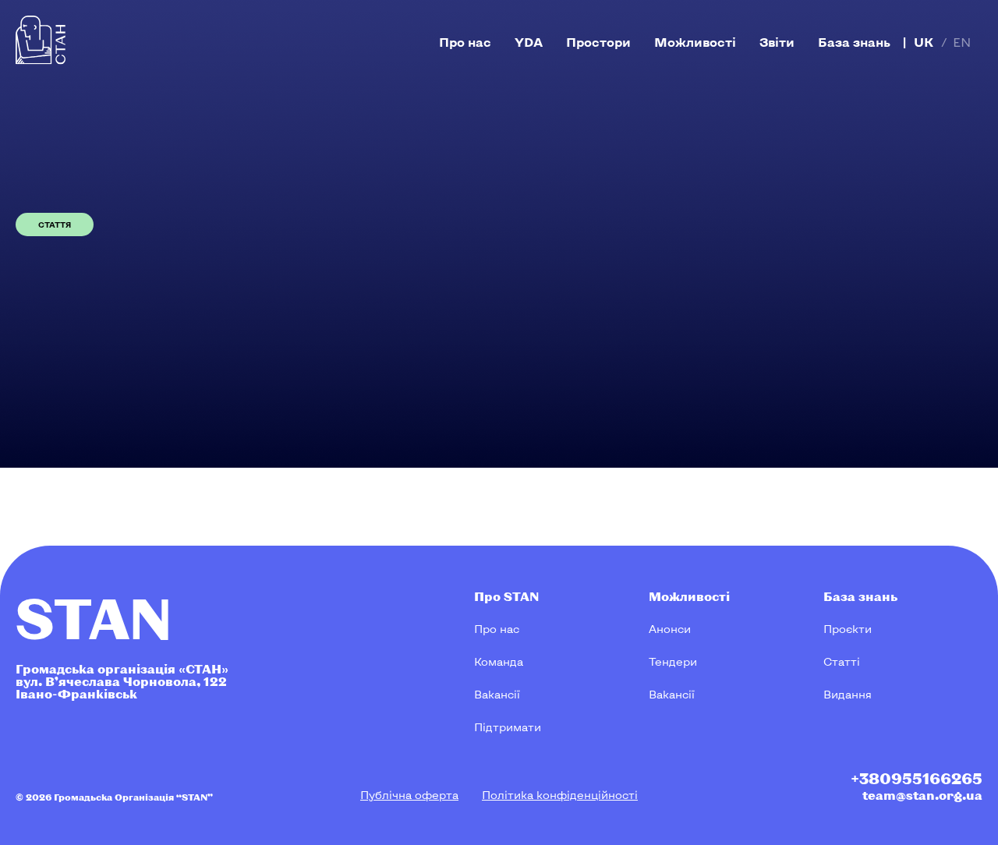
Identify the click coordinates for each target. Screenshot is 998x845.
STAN (94, 616)
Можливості (695, 41)
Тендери (673, 661)
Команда (498, 661)
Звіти (777, 41)
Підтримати (507, 727)
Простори (598, 41)
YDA (529, 41)
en (962, 41)
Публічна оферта (409, 794)
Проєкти (847, 628)
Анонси (670, 628)
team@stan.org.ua (922, 794)
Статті (841, 661)
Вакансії (497, 694)
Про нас (465, 41)
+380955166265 (916, 778)
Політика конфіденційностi (560, 794)
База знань (854, 41)
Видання (847, 694)
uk (923, 41)
